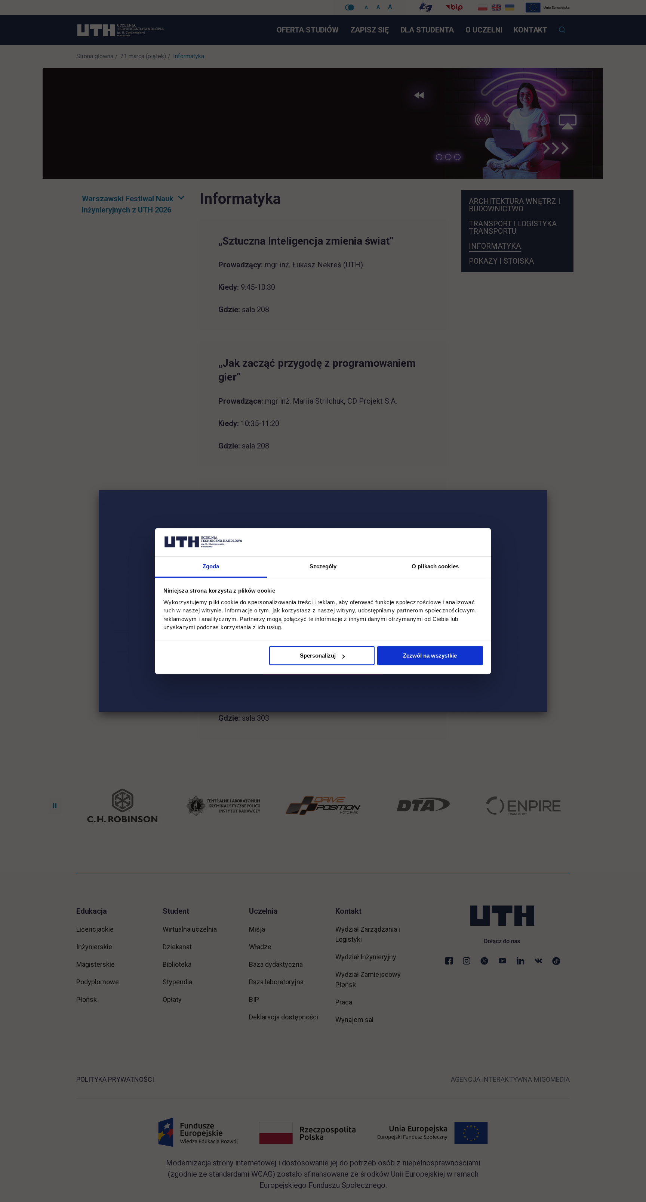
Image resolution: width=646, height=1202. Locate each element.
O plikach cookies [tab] (435, 566)
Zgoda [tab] (211, 566)
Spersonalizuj (318, 656)
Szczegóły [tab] (323, 566)
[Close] (547, 490)
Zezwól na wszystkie (430, 656)
